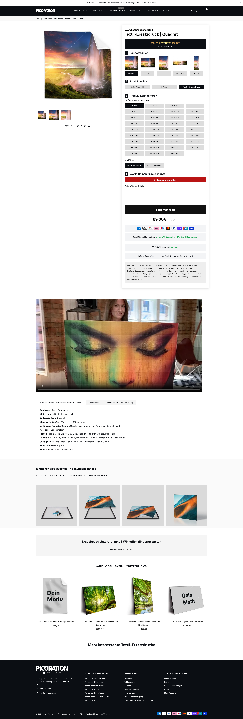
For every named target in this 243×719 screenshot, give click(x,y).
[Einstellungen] (195, 10)
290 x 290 (195, 135)
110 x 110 (154, 112)
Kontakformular (170, 678)
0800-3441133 (45, 689)
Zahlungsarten (130, 682)
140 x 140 (134, 118)
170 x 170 (195, 118)
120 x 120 (175, 112)
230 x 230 (154, 129)
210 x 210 (195, 123)
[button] (204, 10)
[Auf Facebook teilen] (74, 125)
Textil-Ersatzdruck (191, 87)
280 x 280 (175, 135)
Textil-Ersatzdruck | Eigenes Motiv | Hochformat (56, 622)
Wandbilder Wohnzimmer (95, 678)
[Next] (116, 67)
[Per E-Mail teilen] (89, 125)
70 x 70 (154, 106)
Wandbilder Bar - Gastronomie (97, 697)
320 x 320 (175, 141)
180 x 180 (134, 123)
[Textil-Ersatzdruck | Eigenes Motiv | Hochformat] (56, 596)
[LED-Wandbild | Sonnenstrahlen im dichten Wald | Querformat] (99, 596)
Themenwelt (98, 11)
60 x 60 (134, 106)
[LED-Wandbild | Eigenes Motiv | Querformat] (187, 596)
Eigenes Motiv (117, 10)
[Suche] (191, 10)
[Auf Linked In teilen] (85, 125)
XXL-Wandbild (137, 87)
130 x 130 (195, 112)
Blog (165, 11)
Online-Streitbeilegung (133, 697)
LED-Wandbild (164, 87)
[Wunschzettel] (200, 10)
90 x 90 (195, 106)
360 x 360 (175, 147)
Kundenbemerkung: (134, 186)
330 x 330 (195, 141)
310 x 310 (154, 141)
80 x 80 (175, 106)
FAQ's (166, 682)
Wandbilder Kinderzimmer (95, 682)
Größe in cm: (137, 100)
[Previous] (39, 67)
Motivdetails (94, 403)
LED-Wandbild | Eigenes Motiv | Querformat (187, 622)
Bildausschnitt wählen (165, 180)
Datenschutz (129, 693)
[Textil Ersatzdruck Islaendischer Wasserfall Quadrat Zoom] (66, 115)
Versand (127, 686)
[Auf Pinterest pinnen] (82, 125)
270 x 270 (154, 135)
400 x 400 (175, 153)
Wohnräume (136, 11)
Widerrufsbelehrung (132, 689)
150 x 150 (154, 118)
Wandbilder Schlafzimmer (95, 686)
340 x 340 (134, 147)
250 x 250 (195, 129)
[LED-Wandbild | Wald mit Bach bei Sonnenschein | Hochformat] (143, 596)
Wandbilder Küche (92, 689)
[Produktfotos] (56, 505)
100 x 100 (134, 112)
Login (166, 689)
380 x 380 (134, 153)
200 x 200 (175, 123)
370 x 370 (195, 147)
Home (38, 19)
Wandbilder (79, 11)
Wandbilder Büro (91, 700)
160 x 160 (175, 118)
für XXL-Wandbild (154, 165)
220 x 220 (134, 129)
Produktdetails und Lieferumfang (120, 403)
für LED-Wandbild (134, 165)
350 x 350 (154, 147)
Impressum (128, 678)
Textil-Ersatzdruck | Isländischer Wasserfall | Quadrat (60, 403)
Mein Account (170, 693)
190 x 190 (154, 123)
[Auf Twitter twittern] (78, 125)
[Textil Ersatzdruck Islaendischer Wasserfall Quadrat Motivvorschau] (54, 115)
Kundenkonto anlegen (173, 686)
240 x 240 (175, 129)
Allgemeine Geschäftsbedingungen (138, 700)
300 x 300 (134, 141)
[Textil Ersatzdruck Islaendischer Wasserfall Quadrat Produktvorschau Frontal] (42, 115)
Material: (130, 160)
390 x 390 (154, 153)
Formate (152, 11)
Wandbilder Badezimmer (95, 693)
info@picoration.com (47, 693)
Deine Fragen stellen (121, 549)
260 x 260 (134, 135)
